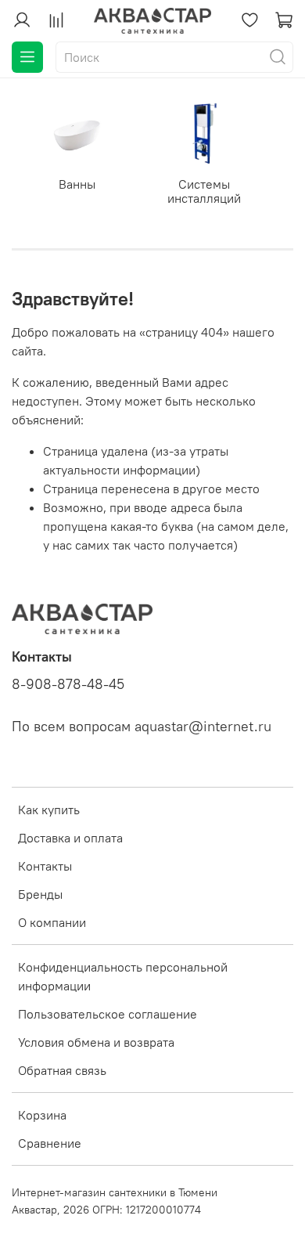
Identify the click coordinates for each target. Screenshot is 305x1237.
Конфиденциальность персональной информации (123, 976)
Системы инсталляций (204, 191)
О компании (52, 922)
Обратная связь (62, 1070)
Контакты (45, 866)
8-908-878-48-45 (68, 684)
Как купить (49, 809)
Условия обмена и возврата (96, 1042)
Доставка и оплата (70, 838)
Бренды (40, 894)
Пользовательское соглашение (107, 1014)
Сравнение (49, 1143)
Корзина (42, 1115)
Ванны (77, 184)
